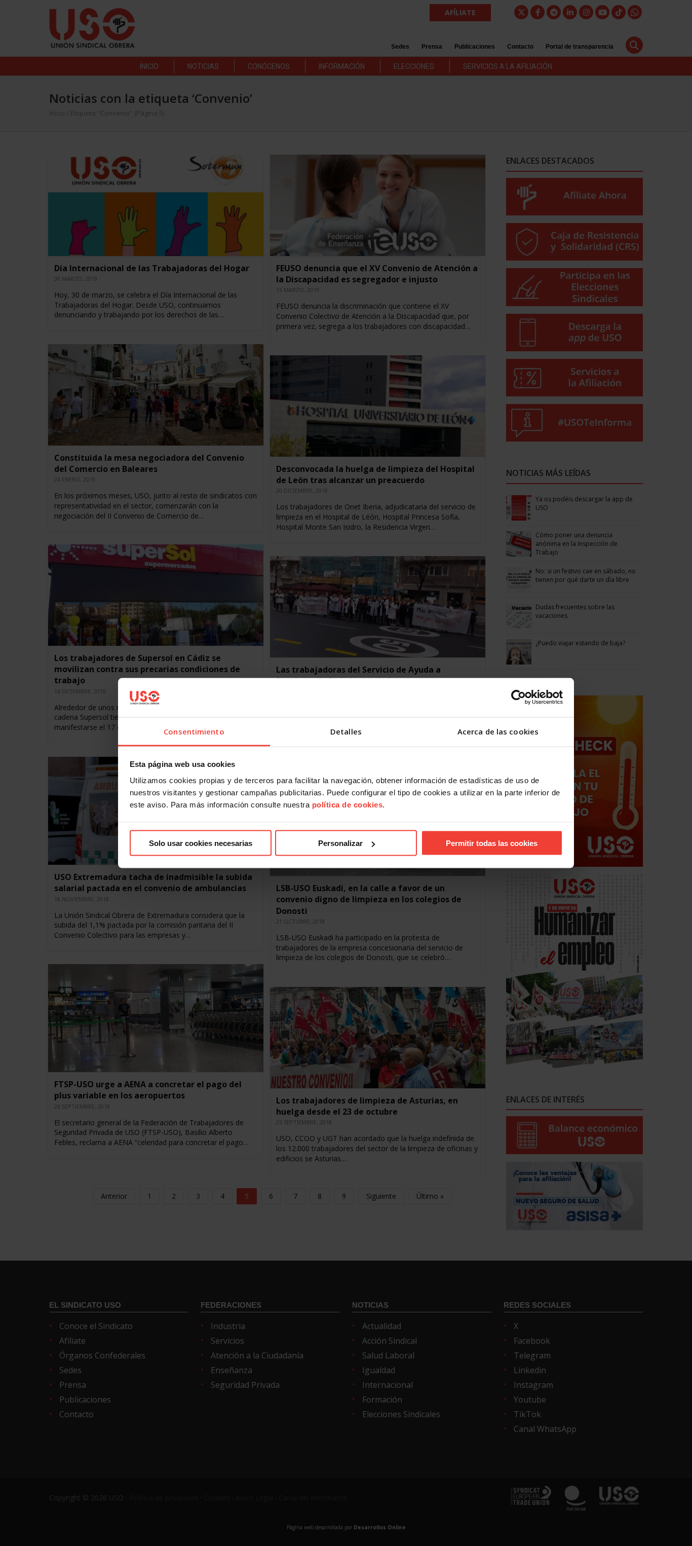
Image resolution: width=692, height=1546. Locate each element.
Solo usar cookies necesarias (200, 843)
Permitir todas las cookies (491, 843)
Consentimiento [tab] (194, 731)
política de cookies (347, 804)
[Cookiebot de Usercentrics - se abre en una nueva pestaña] (518, 697)
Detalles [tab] (346, 731)
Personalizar (340, 843)
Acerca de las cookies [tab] (498, 731)
